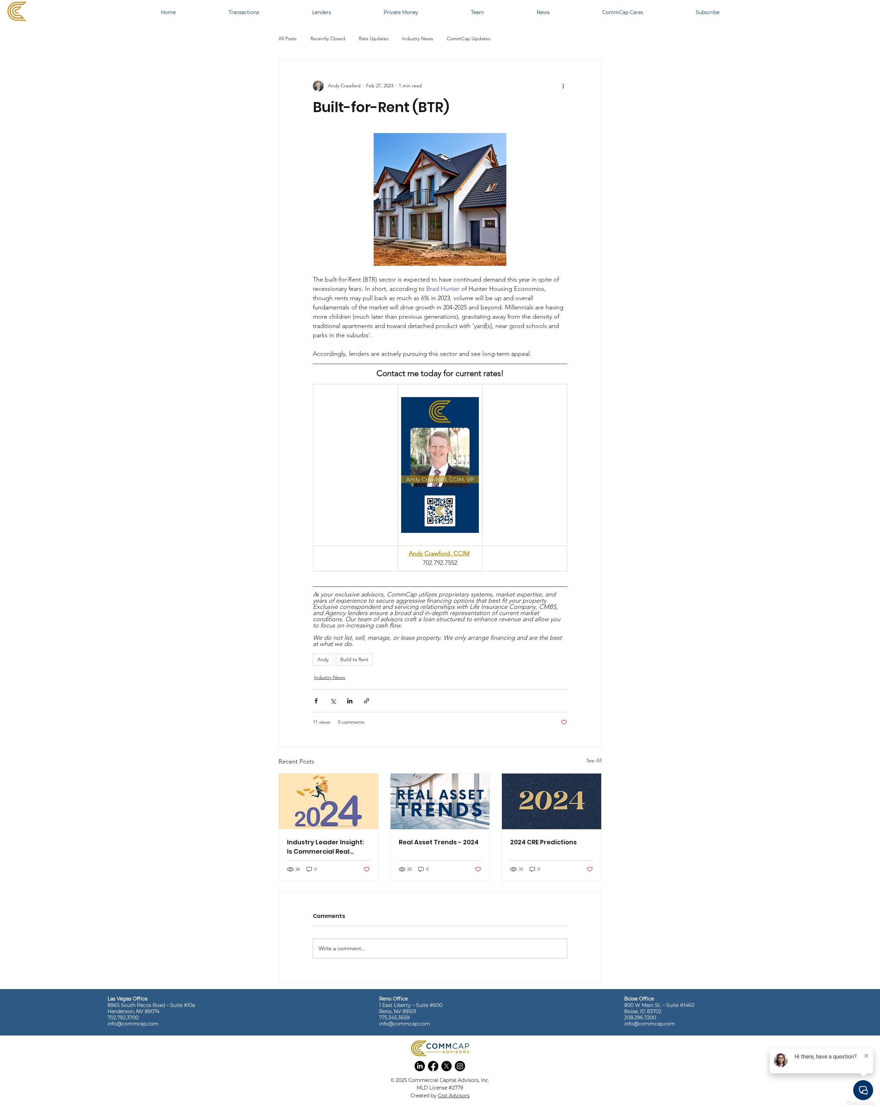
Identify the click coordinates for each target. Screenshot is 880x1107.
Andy (323, 659)
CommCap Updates (468, 38)
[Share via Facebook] (316, 701)
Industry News (417, 38)
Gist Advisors (454, 1096)
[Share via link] (366, 701)
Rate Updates (373, 38)
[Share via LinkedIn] (349, 701)
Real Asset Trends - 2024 (438, 842)
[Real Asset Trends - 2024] (440, 801)
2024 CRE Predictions (543, 842)
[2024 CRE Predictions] (551, 801)
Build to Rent (354, 659)
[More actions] (563, 86)
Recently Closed (327, 38)
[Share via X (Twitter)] (333, 701)
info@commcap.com (133, 1024)
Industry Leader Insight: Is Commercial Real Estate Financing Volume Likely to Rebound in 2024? (327, 847)
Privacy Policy (860, 1102)
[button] (420, 1066)
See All (594, 760)
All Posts (287, 38)
